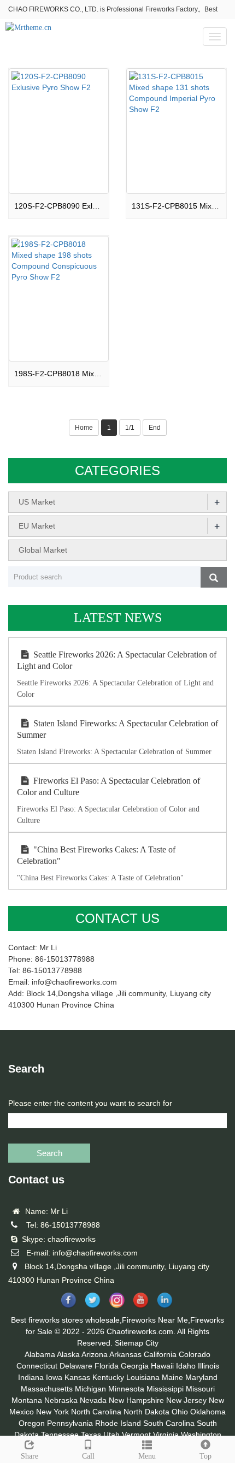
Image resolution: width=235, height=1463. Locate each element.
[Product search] (214, 577)
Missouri (200, 1388)
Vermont (136, 1434)
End (155, 427)
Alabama (40, 1354)
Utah (111, 1434)
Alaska (68, 1354)
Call (88, 1456)
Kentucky (108, 1377)
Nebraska (61, 1400)
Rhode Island (118, 1423)
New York (52, 1411)
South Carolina (169, 1423)
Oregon (32, 1423)
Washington (201, 1434)
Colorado (194, 1354)
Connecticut (36, 1365)
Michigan (90, 1388)
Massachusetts (47, 1388)
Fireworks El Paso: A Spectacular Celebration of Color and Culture (108, 786)
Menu (147, 1456)
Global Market (43, 550)
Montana (26, 1400)
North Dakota (146, 1411)
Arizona (94, 1354)
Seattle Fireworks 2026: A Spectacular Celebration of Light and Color (116, 660)
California (160, 1354)
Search (49, 1153)
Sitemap (129, 1342)
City (151, 1342)
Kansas (77, 1377)
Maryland (201, 1377)
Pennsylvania (70, 1423)
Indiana (31, 1377)
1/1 (129, 427)
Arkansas (125, 1354)
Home (84, 427)
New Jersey (186, 1400)
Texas (91, 1434)
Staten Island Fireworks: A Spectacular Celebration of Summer (117, 729)
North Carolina (96, 1411)
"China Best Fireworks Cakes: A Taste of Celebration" (96, 855)
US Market (37, 501)
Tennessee (60, 1434)
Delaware (76, 1365)
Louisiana (143, 1377)
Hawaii (162, 1365)
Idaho (186, 1365)
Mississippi (165, 1388)
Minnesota (126, 1388)
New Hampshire (136, 1400)
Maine (172, 1377)
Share (29, 1456)
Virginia (166, 1434)
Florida (107, 1365)
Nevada (93, 1400)
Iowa (54, 1377)
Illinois (208, 1365)
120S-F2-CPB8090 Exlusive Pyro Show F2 (87, 206)
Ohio (180, 1411)
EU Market (37, 526)
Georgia (135, 1365)
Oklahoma (208, 1411)
